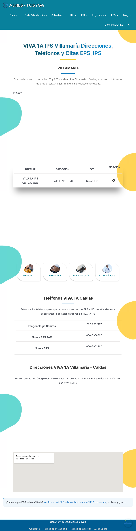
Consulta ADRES (114, 24)
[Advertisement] (68, 127)
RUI (72, 15)
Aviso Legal (100, 528)
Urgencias (98, 15)
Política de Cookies (80, 528)
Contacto (34, 528)
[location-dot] (113, 180)
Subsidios (56, 15)
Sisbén (13, 15)
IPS (83, 15)
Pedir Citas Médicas (36, 15)
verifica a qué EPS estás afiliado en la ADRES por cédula (75, 502)
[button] (129, 24)
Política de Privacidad (55, 528)
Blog (125, 15)
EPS (113, 15)
